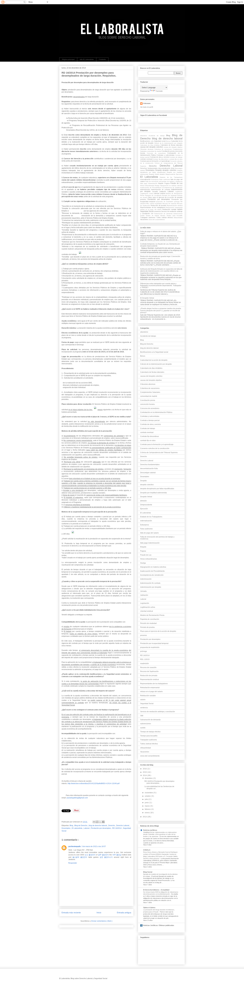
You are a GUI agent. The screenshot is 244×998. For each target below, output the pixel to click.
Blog (72, 826)
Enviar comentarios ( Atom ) (101, 921)
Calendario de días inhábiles (150, 145)
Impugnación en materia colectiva (171, 185)
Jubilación (163, 191)
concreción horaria (147, 404)
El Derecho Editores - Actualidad (156, 890)
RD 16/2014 (117, 828)
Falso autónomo (165, 179)
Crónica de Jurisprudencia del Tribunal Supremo (159, 453)
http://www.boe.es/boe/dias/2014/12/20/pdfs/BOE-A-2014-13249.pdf (93, 783)
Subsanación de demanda (163, 213)
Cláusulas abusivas (147, 149)
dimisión (163, 174)
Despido (159, 170)
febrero (148, 809)
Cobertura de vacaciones (163, 149)
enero (147, 813)
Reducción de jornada (159, 205)
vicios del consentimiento (157, 219)
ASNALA (146, 850)
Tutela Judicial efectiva (165, 217)
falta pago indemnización (149, 183)
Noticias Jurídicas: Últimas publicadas (158, 925)
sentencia (157, 211)
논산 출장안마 (90, 855)
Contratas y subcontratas (166, 155)
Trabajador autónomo (148, 217)
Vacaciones (144, 219)
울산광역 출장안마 (79, 857)
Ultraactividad (178, 217)
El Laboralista (77, 828)
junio (147, 803)
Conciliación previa (168, 151)
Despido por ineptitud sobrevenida (153, 493)
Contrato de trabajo (175, 157)
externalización (145, 179)
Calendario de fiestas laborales (171, 145)
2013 (145, 817)
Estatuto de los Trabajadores (171, 177)
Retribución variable (169, 209)
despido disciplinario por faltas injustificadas (157, 489)
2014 (145, 775)
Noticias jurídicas (150, 830)
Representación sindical (175, 205)
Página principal (68, 60)
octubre (148, 796)
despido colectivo (170, 170)
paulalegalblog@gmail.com (77, 798)
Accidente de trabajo (157, 135)
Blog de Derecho (81, 826)
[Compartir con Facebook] (103, 821)
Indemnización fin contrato (161, 189)
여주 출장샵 (116, 855)
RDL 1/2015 (150, 203)
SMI (152, 213)
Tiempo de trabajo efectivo (156, 215)
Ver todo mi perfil (146, 107)
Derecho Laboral (123, 826)
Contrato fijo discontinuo (161, 159)
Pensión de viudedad (169, 195)
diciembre (149, 778)
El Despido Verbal (147, 298)
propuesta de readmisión (165, 201)
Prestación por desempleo (101, 828)
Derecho (111, 826)
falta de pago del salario (149, 533)
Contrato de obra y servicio (160, 157)
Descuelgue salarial (148, 473)
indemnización (145, 189)
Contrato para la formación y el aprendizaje (155, 161)
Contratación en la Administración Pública (156, 412)
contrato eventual (146, 159)
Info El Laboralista (87, 60)
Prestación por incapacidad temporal (154, 643)
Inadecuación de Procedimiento (151, 187)
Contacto (102, 60)
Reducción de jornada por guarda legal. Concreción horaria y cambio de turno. (160, 257)
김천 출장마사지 (106, 857)
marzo (147, 806)
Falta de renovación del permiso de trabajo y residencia (163, 181)
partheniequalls (74, 846)
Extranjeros (155, 179)
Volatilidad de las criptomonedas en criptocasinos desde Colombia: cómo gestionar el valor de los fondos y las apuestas (160, 834)
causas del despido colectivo (152, 147)
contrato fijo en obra (176, 159)
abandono (144, 135)
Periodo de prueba (147, 627)
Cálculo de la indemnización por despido (168, 143)
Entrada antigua (124, 912)
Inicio (99, 912)
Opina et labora (149, 908)
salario (179, 209)
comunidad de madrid (154, 151)
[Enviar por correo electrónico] (94, 821)
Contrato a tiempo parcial (150, 420)
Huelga (157, 185)
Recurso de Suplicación (149, 671)
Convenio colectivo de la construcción (154, 448)
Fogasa (167, 183)
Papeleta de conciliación (153, 195)
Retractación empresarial (174, 207)
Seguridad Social (147, 211)
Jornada (155, 191)
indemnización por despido (150, 587)
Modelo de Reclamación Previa (152, 615)
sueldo (143, 215)
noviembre (149, 793)
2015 (145, 772)
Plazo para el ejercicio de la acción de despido (165, 197)
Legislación (178, 191)
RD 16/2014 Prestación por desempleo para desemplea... (159, 782)
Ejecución (179, 174)
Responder (72, 863)
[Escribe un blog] (97, 821)
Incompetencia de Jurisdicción (172, 187)
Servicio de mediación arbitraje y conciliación (157, 712)
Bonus (168, 141)
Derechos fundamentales (149, 168)
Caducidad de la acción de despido (153, 360)
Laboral (87, 828)
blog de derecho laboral (98, 826)
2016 (145, 769)
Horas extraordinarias (147, 185)
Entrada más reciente (71, 912)
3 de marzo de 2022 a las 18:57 (94, 846)
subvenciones (177, 213)
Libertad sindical (160, 193)
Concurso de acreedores (157, 153)
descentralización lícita (166, 168)
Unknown (147, 103)
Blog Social (147, 872)
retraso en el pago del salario (151, 209)
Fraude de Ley (176, 183)
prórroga (177, 201)
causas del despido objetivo (173, 147)
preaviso (144, 199)
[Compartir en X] (100, 821)
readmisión (159, 203)
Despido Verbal (154, 174)
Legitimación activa (147, 193)
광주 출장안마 (103, 855)
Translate (159, 91)
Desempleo (66, 828)
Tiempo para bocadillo (174, 215)
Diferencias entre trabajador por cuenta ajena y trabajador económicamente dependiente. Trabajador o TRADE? (160, 286)
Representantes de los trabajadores (153, 207)
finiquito (161, 183)
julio (146, 799)
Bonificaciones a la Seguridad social (153, 141)
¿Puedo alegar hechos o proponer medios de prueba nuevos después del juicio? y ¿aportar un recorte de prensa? (160, 310)
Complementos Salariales (150, 392)
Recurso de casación (170, 203)
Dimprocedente (170, 174)
